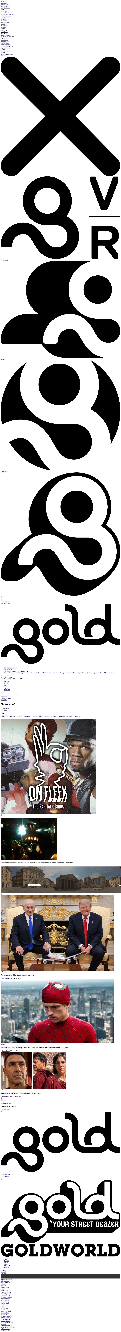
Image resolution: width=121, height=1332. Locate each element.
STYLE (6, 682)
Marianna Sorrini (7, 978)
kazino (2, 1289)
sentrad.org (4, 3)
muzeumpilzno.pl (5, 1321)
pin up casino (4, 11)
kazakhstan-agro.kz (6, 1325)
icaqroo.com (4, 40)
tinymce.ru (4, 1314)
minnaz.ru (3, 1284)
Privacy (3, 1270)
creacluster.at (4, 25)
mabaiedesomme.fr (6, 1317)
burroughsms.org (5, 44)
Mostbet (3, 24)
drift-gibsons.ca (5, 1281)
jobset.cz (3, 1324)
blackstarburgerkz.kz (6, 1297)
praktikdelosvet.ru (6, 16)
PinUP (2, 1306)
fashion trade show (10, 716)
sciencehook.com (5, 1295)
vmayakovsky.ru (5, 8)
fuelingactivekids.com (7, 46)
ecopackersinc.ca (5, 1298)
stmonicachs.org (5, 1313)
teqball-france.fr (5, 1329)
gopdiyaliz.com (5, 1300)
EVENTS (7, 690)
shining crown (5, 1287)
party (34, 716)
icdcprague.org (5, 1302)
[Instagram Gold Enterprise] (66, 673)
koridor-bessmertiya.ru (7, 1316)
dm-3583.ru (4, 27)
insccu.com (4, 30)
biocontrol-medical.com (7, 36)
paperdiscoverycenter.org (8, 1327)
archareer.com (5, 41)
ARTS (6, 685)
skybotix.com (4, 4)
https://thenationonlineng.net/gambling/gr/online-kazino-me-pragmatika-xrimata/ (69, 1276)
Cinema (3, 1044)
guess (27, 716)
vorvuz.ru (3, 19)
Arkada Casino (5, 22)
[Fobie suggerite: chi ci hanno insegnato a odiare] (57, 970)
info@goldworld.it (6, 1103)
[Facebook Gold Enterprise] (34, 673)
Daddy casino (4, 1305)
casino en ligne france (7, 54)
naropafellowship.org (7, 1322)
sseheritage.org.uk (6, 1311)
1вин (2, 9)
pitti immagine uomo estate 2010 (65, 716)
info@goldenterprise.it (10, 668)
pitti (37, 716)
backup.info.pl (5, 43)
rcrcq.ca (3, 17)
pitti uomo (77, 716)
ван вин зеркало (5, 51)
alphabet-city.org (5, 35)
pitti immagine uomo (50, 716)
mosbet (3, 52)
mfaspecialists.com (6, 1319)
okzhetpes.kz (4, 1308)
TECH (6, 686)
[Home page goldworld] (6, 677)
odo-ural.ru (4, 1)
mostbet (3, 49)
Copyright (3, 1273)
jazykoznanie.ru (5, 48)
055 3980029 (8, 669)
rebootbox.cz (4, 1310)
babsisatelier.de (5, 1290)
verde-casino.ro (5, 6)
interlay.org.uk (5, 1303)
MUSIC (6, 683)
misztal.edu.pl (4, 32)
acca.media (4, 33)
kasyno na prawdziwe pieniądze (38, 1276)
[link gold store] (1, 696)
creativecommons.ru (6, 1279)
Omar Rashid (6, 708)
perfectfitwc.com (5, 13)
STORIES (7, 688)
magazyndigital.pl (6, 1292)
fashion (3, 716)
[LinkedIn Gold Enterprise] (98, 673)
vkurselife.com (5, 1330)
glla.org (3, 28)
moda (31, 716)
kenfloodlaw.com (5, 1282)
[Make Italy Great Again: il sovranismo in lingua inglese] (33, 1088)
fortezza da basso (21, 716)
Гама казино (4, 20)
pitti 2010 (41, 716)
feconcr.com (4, 38)
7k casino (3, 56)
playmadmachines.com (7, 14)
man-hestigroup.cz (6, 1294)
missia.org (3, 1285)
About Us (3, 1272)
